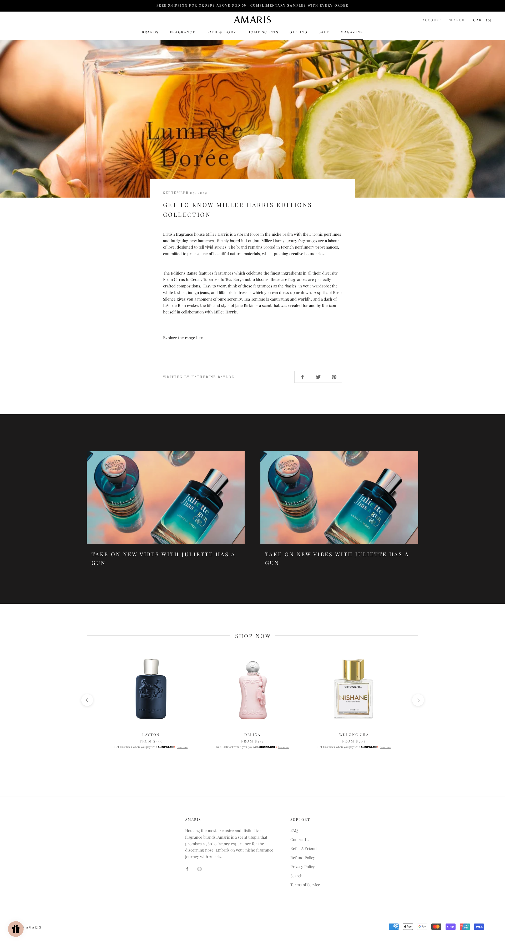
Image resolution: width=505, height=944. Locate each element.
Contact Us (299, 839)
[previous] (87, 700)
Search (457, 20)
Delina (252, 734)
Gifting (298, 32)
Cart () (482, 19)
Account (432, 20)
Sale (324, 32)
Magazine (352, 32)
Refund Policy (302, 857)
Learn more (182, 747)
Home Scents (263, 32)
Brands (150, 32)
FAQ (294, 830)
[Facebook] (187, 868)
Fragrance (182, 32)
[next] (418, 700)
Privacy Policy (302, 866)
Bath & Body (221, 32)
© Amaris (31, 927)
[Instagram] (199, 868)
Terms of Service (305, 884)
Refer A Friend (303, 848)
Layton (151, 734)
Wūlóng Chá (354, 734)
